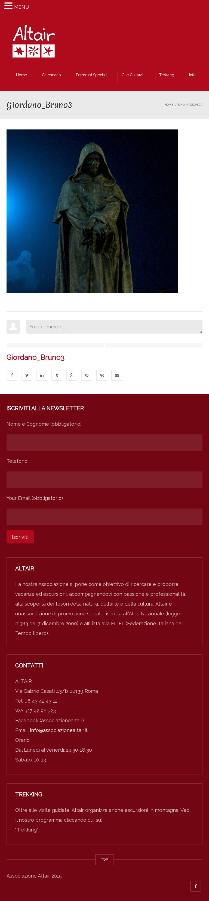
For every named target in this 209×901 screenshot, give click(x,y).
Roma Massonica (189, 104)
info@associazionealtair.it (59, 730)
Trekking (166, 75)
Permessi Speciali (91, 75)
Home (21, 75)
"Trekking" (26, 830)
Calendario (51, 75)
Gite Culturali (133, 75)
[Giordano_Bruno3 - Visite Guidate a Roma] (34, 43)
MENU (21, 7)
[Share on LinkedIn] (41, 375)
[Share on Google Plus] (71, 375)
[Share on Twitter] (26, 375)
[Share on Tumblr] (56, 375)
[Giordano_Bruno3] (92, 211)
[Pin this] (86, 375)
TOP (104, 859)
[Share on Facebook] (12, 375)
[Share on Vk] (101, 375)
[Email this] (116, 375)
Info (192, 75)
